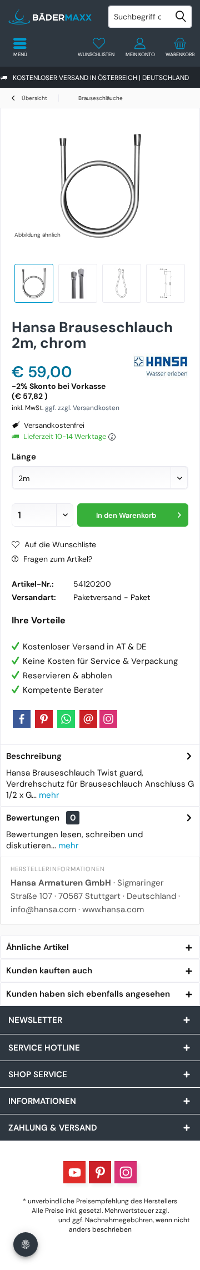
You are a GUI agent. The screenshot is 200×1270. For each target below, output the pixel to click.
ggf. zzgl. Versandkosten (82, 407)
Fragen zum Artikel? (56, 559)
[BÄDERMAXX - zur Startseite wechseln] (50, 17)
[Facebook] (22, 719)
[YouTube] (74, 1172)
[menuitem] (180, 47)
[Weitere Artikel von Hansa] (160, 366)
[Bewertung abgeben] (71, 357)
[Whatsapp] (66, 719)
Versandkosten (33, 1220)
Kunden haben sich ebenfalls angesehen (88, 993)
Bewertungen (32, 817)
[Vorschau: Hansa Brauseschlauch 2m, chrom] (77, 283)
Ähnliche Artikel (37, 947)
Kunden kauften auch (49, 970)
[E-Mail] (88, 719)
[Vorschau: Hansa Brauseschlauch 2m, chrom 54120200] (33, 283)
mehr (48, 795)
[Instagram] (108, 719)
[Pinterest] (44, 719)
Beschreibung (34, 756)
